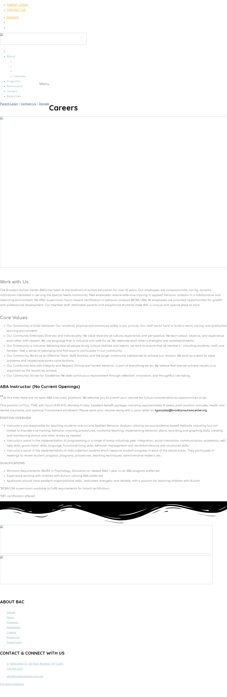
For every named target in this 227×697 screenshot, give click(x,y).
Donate (44, 103)
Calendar (19, 76)
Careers (12, 91)
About (11, 56)
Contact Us (28, 103)
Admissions (14, 86)
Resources (14, 96)
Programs (13, 81)
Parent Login (9, 103)
